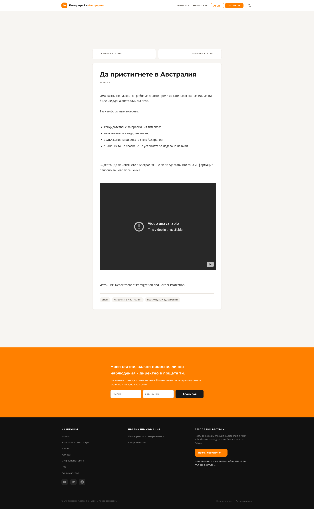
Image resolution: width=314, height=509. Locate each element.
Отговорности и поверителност (146, 436)
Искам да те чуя (70, 473)
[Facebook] (82, 482)
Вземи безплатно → (211, 452)
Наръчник (200, 5)
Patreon (234, 5)
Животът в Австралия (127, 299)
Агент (217, 5)
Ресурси (66, 454)
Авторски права (137, 442)
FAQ (63, 466)
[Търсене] (249, 5)
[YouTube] (64, 482)
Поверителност (224, 500)
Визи (105, 299)
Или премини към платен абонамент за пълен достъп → (220, 463)
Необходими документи (162, 299)
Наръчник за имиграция (75, 442)
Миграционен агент (72, 460)
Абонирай (190, 394)
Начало (183, 5)
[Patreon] (73, 482)
